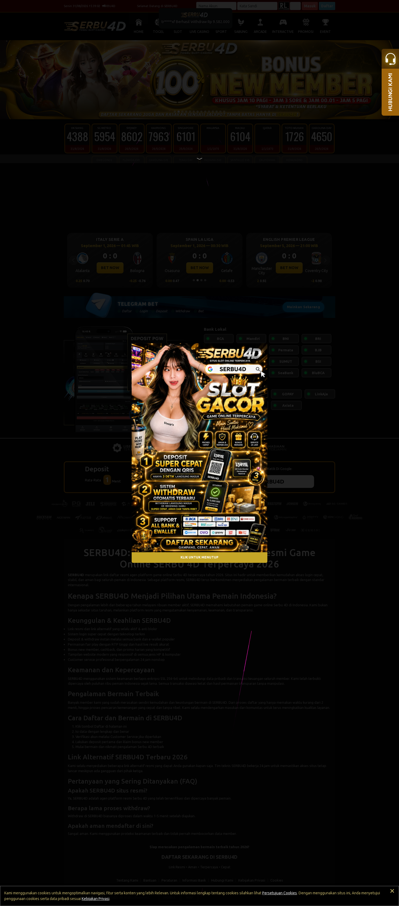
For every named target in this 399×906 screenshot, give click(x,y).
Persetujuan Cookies (279, 893)
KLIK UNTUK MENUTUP (199, 557)
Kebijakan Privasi (95, 898)
